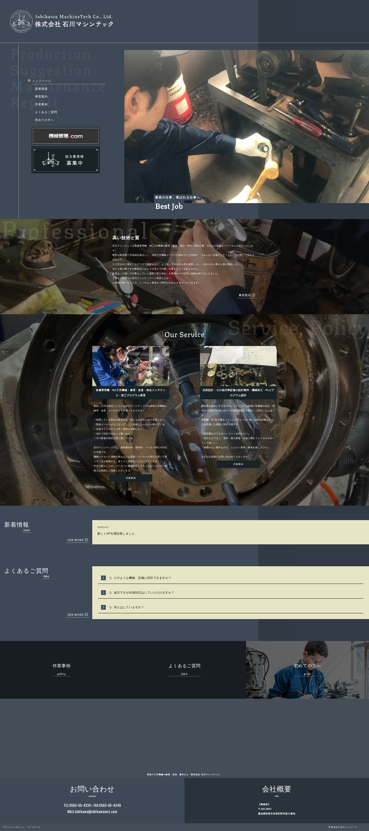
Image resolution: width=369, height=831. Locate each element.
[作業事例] (130, 483)
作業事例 (41, 104)
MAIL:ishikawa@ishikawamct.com (92, 812)
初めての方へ (44, 120)
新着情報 (41, 88)
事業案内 (41, 96)
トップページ (41, 81)
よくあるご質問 (46, 112)
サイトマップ (33, 827)
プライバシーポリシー (14, 827)
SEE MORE (76, 539)
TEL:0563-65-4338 (77, 805)
